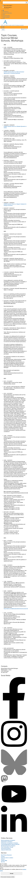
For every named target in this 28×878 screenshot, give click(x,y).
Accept (11, 873)
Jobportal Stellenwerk (6, 849)
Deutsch (24, 29)
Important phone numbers (7, 857)
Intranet (3, 859)
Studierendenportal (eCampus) (8, 845)
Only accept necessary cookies (7, 877)
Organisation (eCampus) (6, 841)
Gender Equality (6, 15)
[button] (2, 26)
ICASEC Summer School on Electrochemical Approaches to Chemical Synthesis (14, 72)
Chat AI (2, 847)
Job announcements (6, 848)
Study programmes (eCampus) (8, 840)
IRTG (4, 14)
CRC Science (5, 11)
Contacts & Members (7, 13)
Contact (3, 856)
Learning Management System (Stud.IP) (10, 844)
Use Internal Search (8, 7)
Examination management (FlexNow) (9, 843)
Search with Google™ (8, 5)
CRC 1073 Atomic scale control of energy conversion (12, 25)
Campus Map (4, 860)
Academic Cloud (9, 847)
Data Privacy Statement (6, 855)
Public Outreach (6, 17)
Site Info (3, 861)
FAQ (4, 18)
